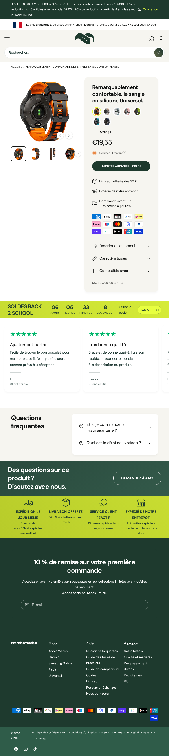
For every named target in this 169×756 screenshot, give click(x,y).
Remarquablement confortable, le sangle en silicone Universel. (72, 66)
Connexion (150, 9)
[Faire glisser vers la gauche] (60, 135)
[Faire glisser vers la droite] (69, 135)
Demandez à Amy (137, 478)
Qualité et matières (138, 657)
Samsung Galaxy (61, 663)
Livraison (92, 681)
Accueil (16, 66)
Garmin (54, 657)
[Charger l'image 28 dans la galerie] (52, 153)
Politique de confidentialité (48, 732)
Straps (15, 737)
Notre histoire (134, 651)
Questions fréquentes (102, 651)
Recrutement (133, 675)
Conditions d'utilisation (83, 732)
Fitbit (52, 669)
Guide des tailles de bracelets (100, 660)
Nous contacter (97, 693)
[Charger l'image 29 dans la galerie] (69, 153)
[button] (7, 39)
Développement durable (135, 666)
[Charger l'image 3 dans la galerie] (18, 153)
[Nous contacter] (151, 39)
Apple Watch (58, 651)
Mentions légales (111, 732)
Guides (91, 675)
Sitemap (41, 738)
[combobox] (84, 52)
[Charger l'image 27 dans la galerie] (35, 153)
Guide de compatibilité (103, 669)
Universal (55, 676)
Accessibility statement (140, 732)
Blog (127, 681)
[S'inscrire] (143, 605)
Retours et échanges (101, 688)
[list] (84, 25)
